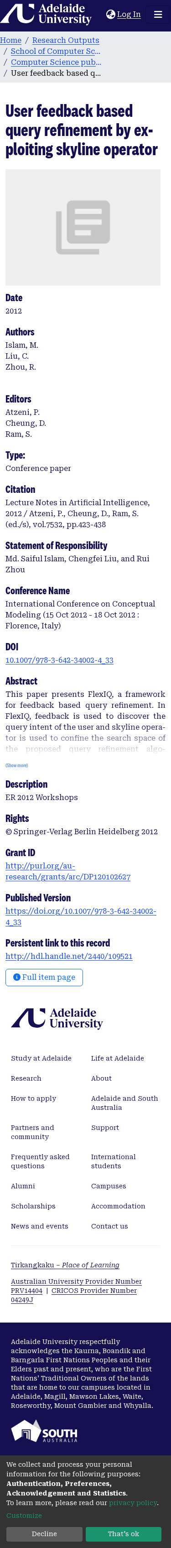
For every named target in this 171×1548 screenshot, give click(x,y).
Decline (44, 1534)
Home (10, 40)
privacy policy (133, 1502)
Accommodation (118, 1206)
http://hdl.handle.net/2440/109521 (69, 956)
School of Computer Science (56, 51)
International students (113, 1161)
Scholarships (33, 1206)
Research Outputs (65, 40)
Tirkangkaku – (65, 1265)
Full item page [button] (48, 977)
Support (105, 1127)
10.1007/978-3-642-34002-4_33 (59, 660)
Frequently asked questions (40, 1161)
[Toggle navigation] (158, 14)
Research (26, 1078)
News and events (39, 1226)
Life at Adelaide (117, 1058)
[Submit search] (99, 14)
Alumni (23, 1186)
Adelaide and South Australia (124, 1103)
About (101, 1078)
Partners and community (32, 1132)
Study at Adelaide (41, 1058)
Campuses (108, 1186)
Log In (129, 14)
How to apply (33, 1098)
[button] (110, 14)
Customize (24, 1515)
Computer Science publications (56, 62)
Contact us (109, 1226)
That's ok (123, 1534)
